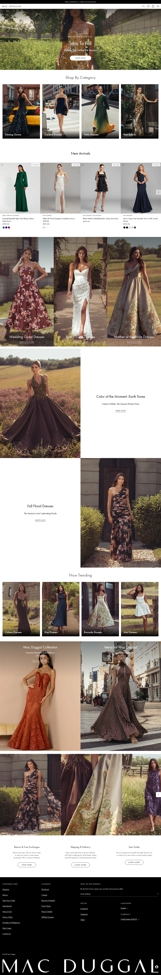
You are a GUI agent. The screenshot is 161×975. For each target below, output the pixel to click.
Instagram (84, 914)
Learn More (80, 865)
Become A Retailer (48, 900)
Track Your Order (9, 900)
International (7, 906)
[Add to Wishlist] (2, 165)
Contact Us (7, 933)
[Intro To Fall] (80, 39)
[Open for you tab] (157, 967)
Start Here (27, 865)
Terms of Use (7, 911)
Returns (5, 895)
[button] (153, 6)
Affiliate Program (48, 917)
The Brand (45, 889)
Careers (44, 895)
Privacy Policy (8, 917)
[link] (4, 227)
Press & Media (47, 911)
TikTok (82, 919)
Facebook (84, 908)
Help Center (7, 928)
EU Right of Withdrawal (11, 922)
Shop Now (121, 410)
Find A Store (46, 906)
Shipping (6, 889)
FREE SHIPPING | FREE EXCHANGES (80, 2)
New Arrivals (80, 153)
